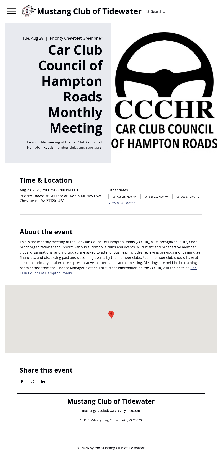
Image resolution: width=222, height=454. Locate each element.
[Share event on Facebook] (22, 381)
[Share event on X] (32, 381)
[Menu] (11, 11)
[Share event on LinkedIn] (43, 381)
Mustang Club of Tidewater (111, 401)
